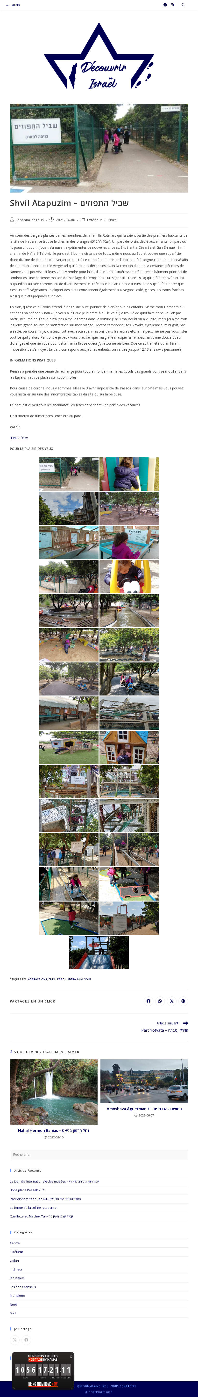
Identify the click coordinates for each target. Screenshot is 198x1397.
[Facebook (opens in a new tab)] (165, 5)
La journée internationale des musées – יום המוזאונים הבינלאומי (54, 1181)
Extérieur (94, 220)
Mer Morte (17, 1295)
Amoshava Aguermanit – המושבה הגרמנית (144, 1108)
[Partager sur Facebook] (26, 1340)
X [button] (71, 1357)
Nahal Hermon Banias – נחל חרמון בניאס (53, 1130)
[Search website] (183, 5)
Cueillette (56, 979)
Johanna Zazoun (30, 220)
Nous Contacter (124, 1386)
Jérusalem (17, 1278)
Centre (15, 1243)
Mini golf (84, 979)
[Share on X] (15, 1340)
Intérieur (16, 1269)
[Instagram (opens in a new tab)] (172, 5)
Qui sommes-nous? (91, 1386)
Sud (13, 1313)
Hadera (70, 979)
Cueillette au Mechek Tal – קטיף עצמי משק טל (41, 1216)
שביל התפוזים (19, 437)
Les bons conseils (23, 1287)
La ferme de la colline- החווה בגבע (33, 1207)
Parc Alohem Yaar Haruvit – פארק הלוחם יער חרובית (45, 1199)
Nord (112, 220)
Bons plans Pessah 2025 (28, 1190)
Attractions (37, 979)
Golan (14, 1260)
